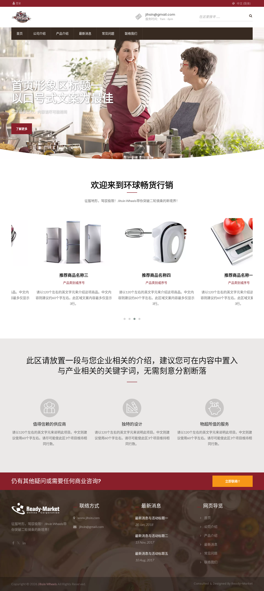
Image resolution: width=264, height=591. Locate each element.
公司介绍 (39, 33)
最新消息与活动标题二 (151, 535)
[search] (249, 15)
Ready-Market (242, 584)
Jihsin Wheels (47, 584)
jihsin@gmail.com (160, 14)
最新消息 (85, 33)
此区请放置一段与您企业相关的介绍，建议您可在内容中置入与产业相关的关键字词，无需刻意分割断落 (132, 365)
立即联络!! (232, 481)
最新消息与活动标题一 (151, 518)
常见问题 (108, 33)
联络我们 (131, 33)
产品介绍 (62, 33)
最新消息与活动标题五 (151, 553)
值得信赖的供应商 (49, 424)
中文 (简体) (244, 3)
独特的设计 (132, 424)
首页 (19, 33)
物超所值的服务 (214, 424)
